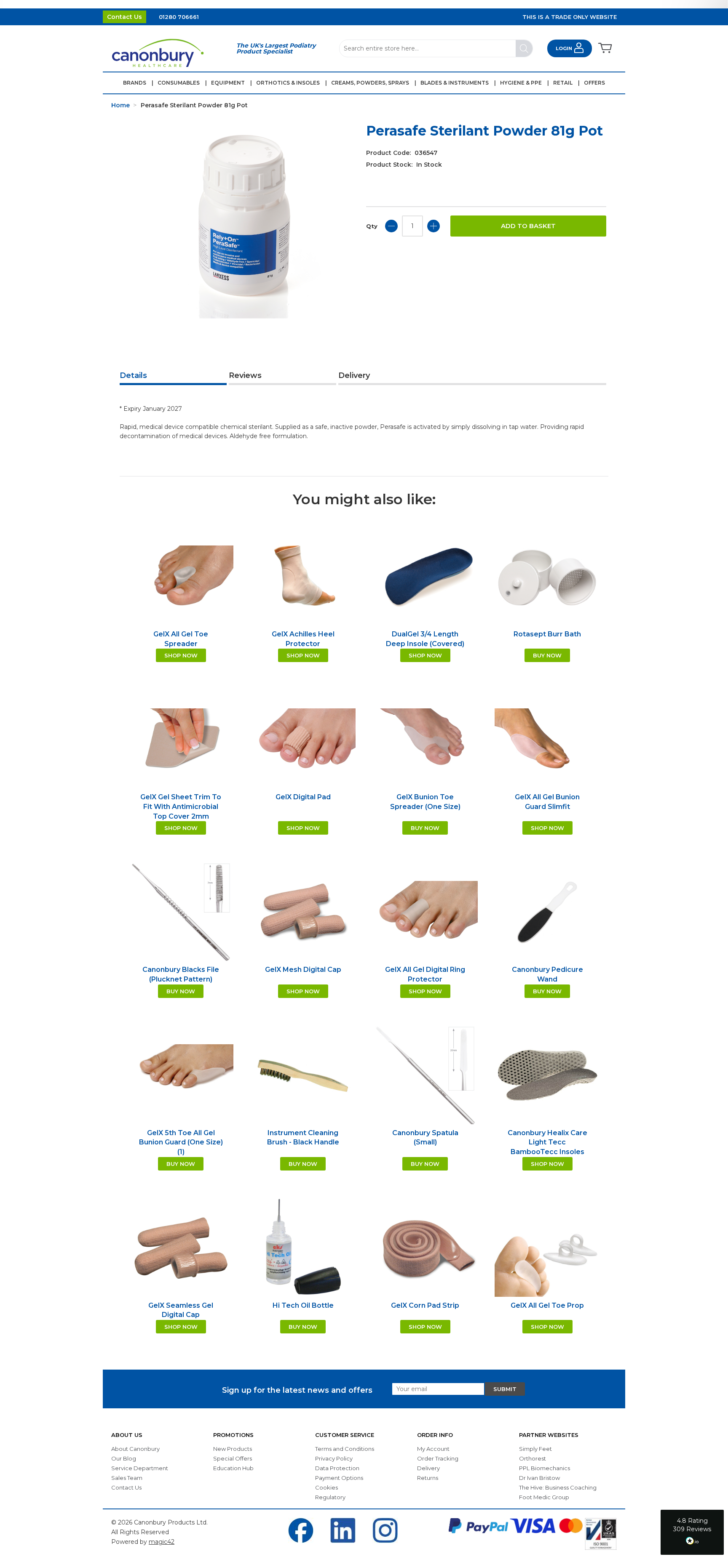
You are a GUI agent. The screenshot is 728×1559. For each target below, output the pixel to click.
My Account (433, 1448)
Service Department (139, 1468)
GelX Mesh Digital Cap (303, 970)
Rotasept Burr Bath (547, 634)
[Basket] (604, 48)
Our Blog (123, 1458)
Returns (427, 1477)
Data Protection (337, 1468)
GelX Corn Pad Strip (425, 1305)
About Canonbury (135, 1448)
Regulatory (330, 1497)
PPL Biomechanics (544, 1468)
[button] (692, 1532)
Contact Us (124, 17)
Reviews (245, 375)
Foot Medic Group (544, 1497)
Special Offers (232, 1458)
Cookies (326, 1487)
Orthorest (532, 1458)
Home (120, 105)
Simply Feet (535, 1448)
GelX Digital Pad (303, 797)
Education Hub (233, 1468)
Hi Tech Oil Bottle (303, 1305)
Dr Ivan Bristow (539, 1477)
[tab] (173, 376)
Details (133, 375)
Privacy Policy (334, 1458)
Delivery (354, 375)
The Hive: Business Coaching (558, 1487)
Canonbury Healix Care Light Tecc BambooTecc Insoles (547, 1142)
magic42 (161, 1542)
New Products (232, 1448)
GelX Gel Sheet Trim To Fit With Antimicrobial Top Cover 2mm (180, 806)
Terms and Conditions (344, 1448)
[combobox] (436, 48)
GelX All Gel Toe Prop (547, 1305)
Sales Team (126, 1477)
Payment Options (339, 1477)
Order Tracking (437, 1458)
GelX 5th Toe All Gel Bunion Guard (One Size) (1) (181, 1142)
